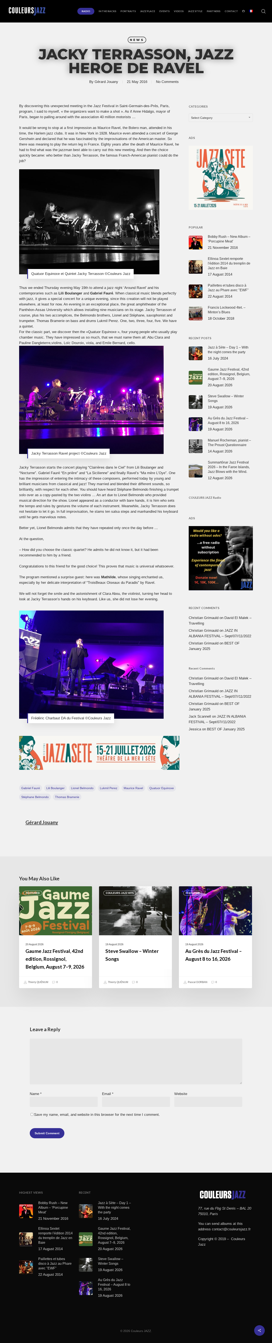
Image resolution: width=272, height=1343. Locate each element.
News (137, 40)
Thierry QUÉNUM (37, 982)
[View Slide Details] (99, 753)
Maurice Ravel (133, 788)
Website (180, 1094)
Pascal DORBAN (197, 982)
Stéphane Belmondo (35, 797)
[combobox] (221, 117)
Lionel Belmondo (82, 788)
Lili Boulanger (55, 788)
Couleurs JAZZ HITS (120, 893)
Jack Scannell (200, 716)
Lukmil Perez (108, 788)
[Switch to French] (251, 11)
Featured (33, 893)
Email (107, 1094)
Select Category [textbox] (201, 117)
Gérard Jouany (106, 82)
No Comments (167, 82)
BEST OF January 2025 (226, 729)
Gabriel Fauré (30, 788)
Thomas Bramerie (67, 797)
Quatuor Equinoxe (161, 788)
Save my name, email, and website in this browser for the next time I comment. (97, 1115)
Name (36, 1094)
